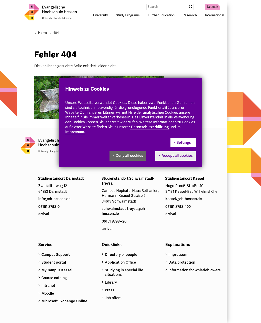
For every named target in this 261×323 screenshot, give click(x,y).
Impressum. (75, 132)
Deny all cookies (129, 155)
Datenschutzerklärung (150, 127)
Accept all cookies (177, 155)
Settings (184, 142)
